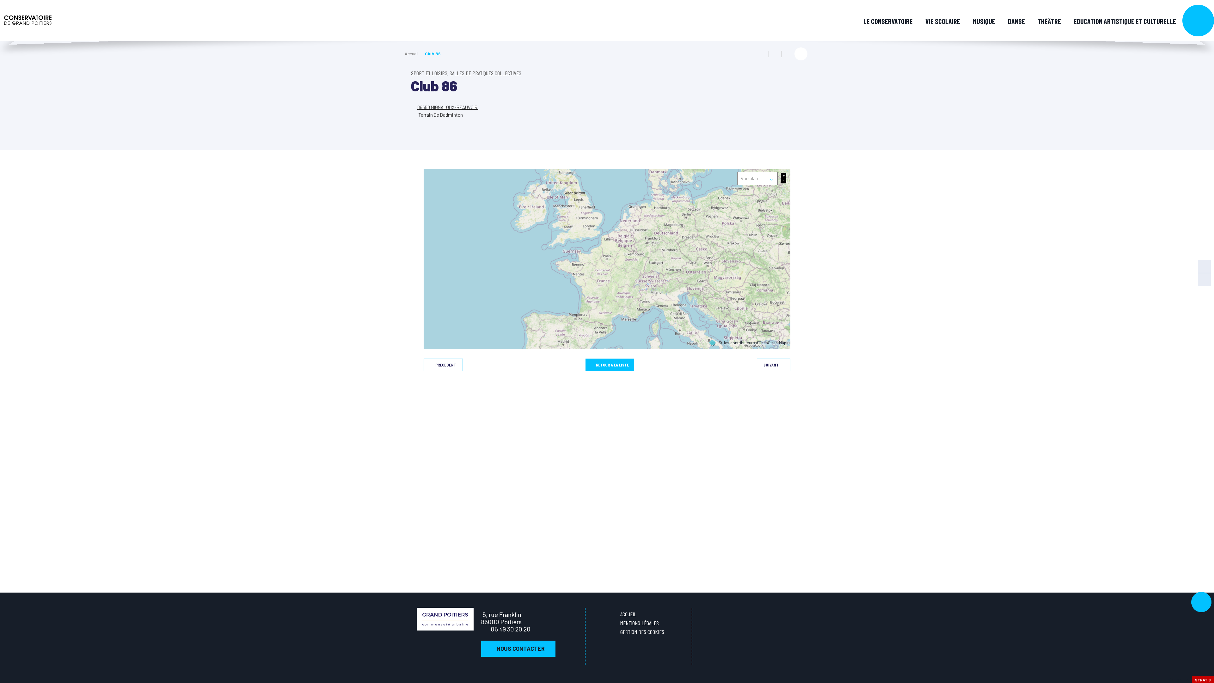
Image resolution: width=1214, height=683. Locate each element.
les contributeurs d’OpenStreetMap (755, 343)
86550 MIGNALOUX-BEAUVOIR (447, 107)
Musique (984, 21)
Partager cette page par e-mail (788, 54)
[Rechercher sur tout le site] (1198, 20)
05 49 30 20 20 (510, 629)
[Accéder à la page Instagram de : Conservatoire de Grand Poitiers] (1204, 279)
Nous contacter (521, 648)
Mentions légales (639, 622)
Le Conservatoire (888, 21)
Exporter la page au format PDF (775, 54)
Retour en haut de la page (1201, 602)
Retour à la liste (612, 364)
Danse (1016, 21)
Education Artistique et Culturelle (1125, 21)
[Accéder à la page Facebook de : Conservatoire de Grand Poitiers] (1204, 266)
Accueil (411, 53)
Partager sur (800, 53)
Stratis (1203, 680)
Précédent (445, 364)
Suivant (771, 364)
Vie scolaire (942, 21)
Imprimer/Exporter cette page (762, 54)
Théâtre (1049, 21)
